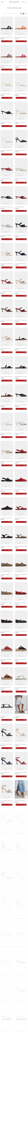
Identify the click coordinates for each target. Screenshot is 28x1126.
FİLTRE (5, 13)
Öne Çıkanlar (13, 13)
